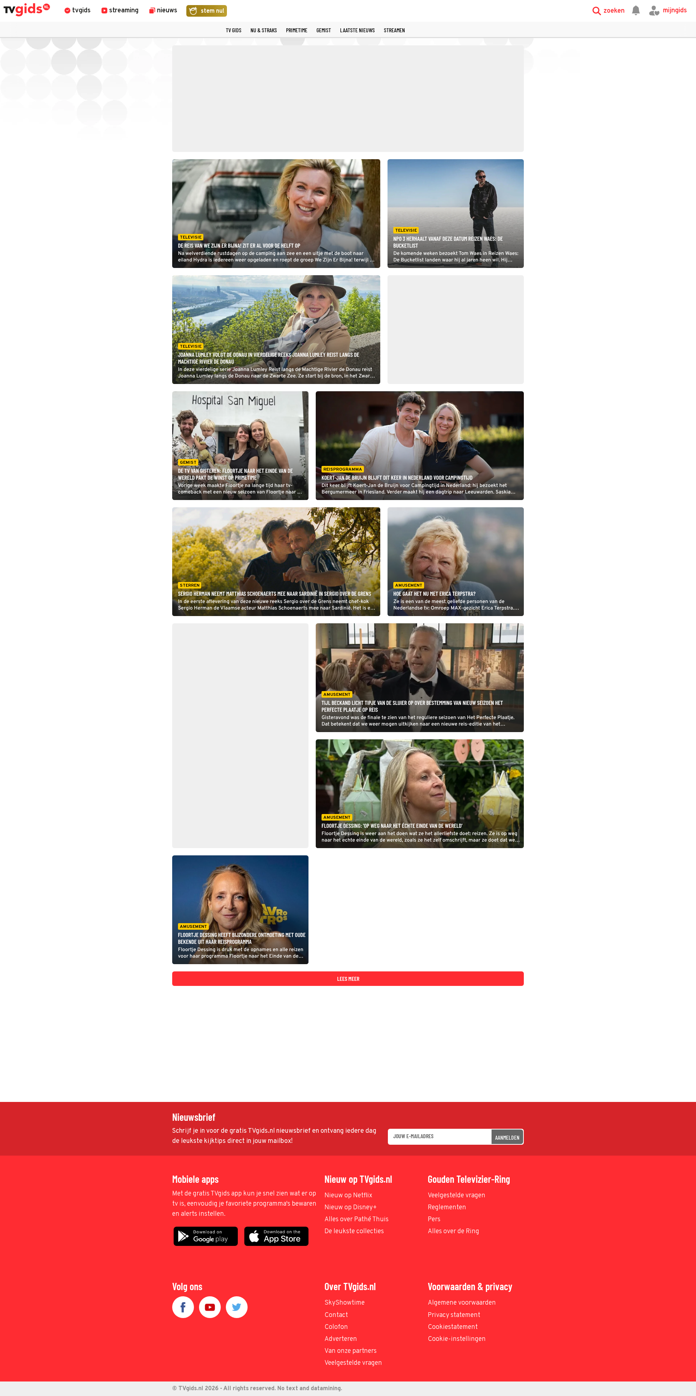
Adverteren (340, 1339)
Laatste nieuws (357, 29)
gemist (323, 29)
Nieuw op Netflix (348, 1195)
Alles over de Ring (453, 1231)
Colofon (336, 1327)
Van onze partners (350, 1351)
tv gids (233, 29)
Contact (336, 1315)
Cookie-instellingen (457, 1339)
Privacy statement (454, 1315)
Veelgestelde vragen (456, 1195)
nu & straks (263, 29)
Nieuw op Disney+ (350, 1207)
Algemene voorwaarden (462, 1303)
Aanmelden (507, 1137)
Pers (434, 1219)
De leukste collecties (354, 1231)
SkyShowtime (344, 1303)
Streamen (394, 29)
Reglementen (447, 1207)
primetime (296, 29)
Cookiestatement (453, 1327)
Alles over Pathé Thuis (356, 1219)
